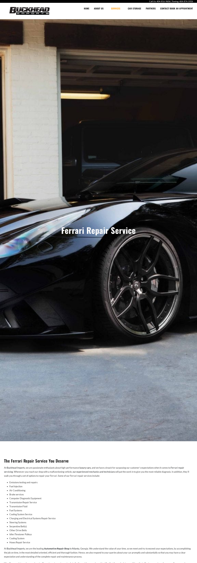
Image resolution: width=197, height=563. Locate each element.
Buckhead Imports (16, 467)
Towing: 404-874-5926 (182, 1)
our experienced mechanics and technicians (94, 471)
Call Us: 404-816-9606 (159, 1)
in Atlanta (74, 548)
